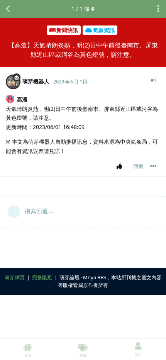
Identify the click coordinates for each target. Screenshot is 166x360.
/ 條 (80, 8)
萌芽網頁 (15, 277)
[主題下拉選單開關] (158, 9)
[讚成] (120, 166)
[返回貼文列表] (7, 9)
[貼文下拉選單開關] (153, 166)
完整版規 (42, 277)
